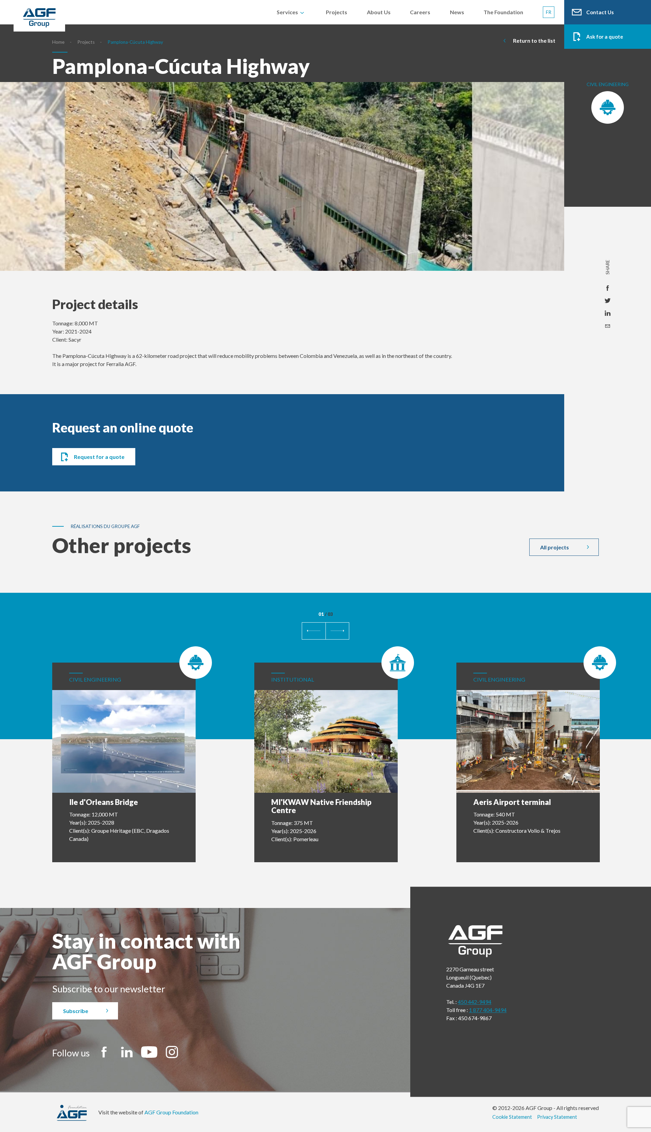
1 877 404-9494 (488, 1010)
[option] (282, 188)
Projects (86, 42)
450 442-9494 (474, 1001)
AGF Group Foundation (171, 1112)
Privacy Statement (557, 1117)
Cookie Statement (512, 1117)
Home (58, 42)
